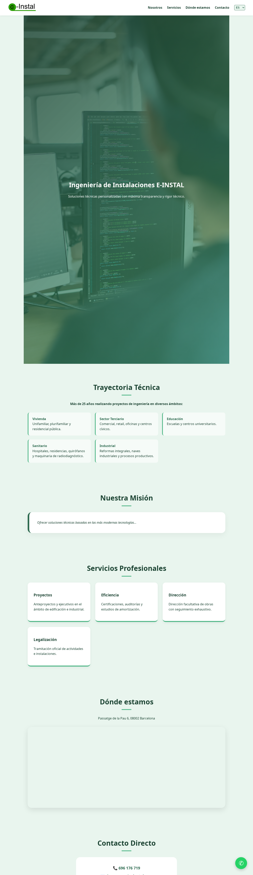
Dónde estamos (198, 7)
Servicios (174, 7)
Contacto (222, 7)
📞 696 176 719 (126, 868)
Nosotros (155, 7)
